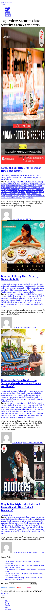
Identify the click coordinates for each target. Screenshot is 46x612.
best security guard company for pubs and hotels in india (21, 188)
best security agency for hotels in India (20, 182)
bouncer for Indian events (28, 519)
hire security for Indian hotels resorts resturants (18, 175)
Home (7, 8)
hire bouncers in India (26, 292)
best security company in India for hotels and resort (24, 186)
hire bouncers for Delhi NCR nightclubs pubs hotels (22, 191)
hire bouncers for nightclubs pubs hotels (20, 300)
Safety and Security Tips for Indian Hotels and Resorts (21, 169)
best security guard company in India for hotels (22, 189)
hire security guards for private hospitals (22, 398)
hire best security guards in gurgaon (22, 285)
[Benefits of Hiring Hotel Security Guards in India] (23, 271)
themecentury (5, 593)
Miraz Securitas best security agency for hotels (17, 198)
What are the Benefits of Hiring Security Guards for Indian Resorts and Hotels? (21, 383)
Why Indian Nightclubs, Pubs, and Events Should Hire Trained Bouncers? (20, 507)
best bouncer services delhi (16, 517)
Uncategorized (7, 515)
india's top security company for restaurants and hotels (25, 196)
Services (8, 14)
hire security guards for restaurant (20, 177)
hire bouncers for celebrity (16, 288)
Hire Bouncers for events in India (18, 521)
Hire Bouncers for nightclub (33, 523)
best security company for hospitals (14, 391)
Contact (8, 16)
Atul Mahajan (17, 219)
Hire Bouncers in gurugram (33, 529)
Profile (7, 12)
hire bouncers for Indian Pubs (20, 290)
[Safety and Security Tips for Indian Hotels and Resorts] (23, 163)
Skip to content (6, 2)
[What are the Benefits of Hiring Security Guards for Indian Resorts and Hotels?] (23, 375)
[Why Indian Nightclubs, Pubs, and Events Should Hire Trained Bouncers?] (23, 499)
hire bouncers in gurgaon (13, 529)
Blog (7, 10)
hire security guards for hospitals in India (24, 397)
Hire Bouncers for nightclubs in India (14, 525)
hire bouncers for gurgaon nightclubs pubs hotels (20, 412)
